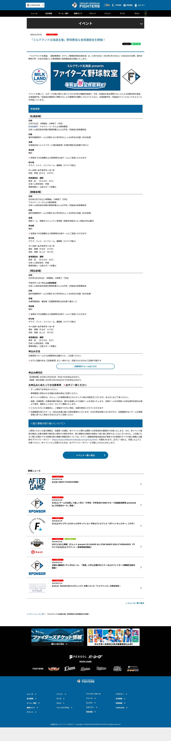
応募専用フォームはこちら (85, 366)
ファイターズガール (93, 694)
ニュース (34, 13)
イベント (107, 13)
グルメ (136, 13)
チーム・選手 (63, 13)
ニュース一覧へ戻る (135, 603)
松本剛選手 (33, 126)
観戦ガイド (78, 13)
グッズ (122, 13)
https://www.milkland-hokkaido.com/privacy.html (75, 439)
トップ (29, 614)
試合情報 (48, 13)
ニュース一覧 (39, 614)
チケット (93, 13)
